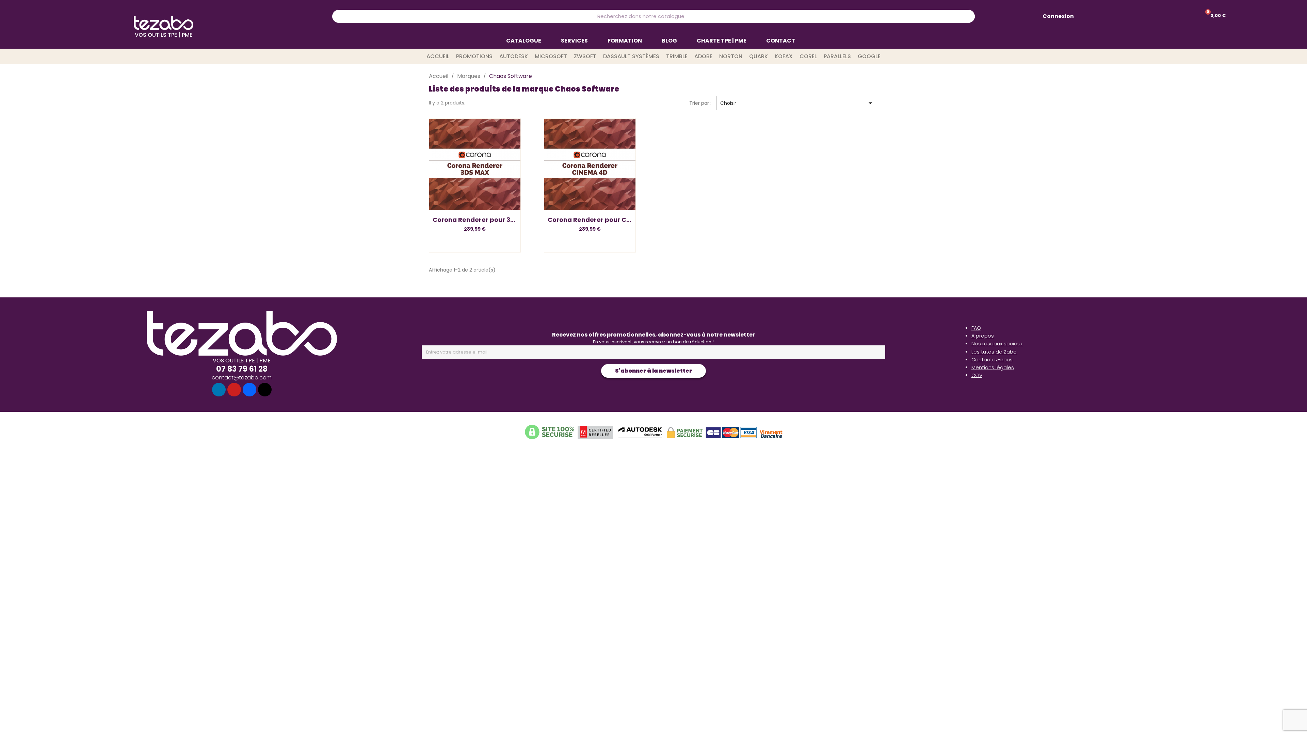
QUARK (758, 56)
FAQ (976, 328)
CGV (976, 375)
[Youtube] (234, 389)
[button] (475, 199)
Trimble (677, 56)
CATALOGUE (523, 41)
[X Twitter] (265, 389)
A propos (982, 335)
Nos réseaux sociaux (997, 343)
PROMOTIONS (474, 56)
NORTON (730, 56)
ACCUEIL (437, 56)
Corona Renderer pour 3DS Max (483, 219)
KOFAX (784, 56)
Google (869, 56)
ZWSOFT (585, 56)
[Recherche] (968, 16)
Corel (808, 56)
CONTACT (780, 41)
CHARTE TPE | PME (721, 41)
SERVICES (574, 41)
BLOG (669, 41)
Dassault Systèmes (631, 56)
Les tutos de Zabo (994, 351)
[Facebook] (249, 389)
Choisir (797, 103)
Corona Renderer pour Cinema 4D (602, 219)
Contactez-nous (992, 359)
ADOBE (703, 56)
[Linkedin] (219, 389)
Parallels (837, 56)
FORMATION (625, 41)
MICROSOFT (551, 56)
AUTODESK (513, 56)
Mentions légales (992, 367)
